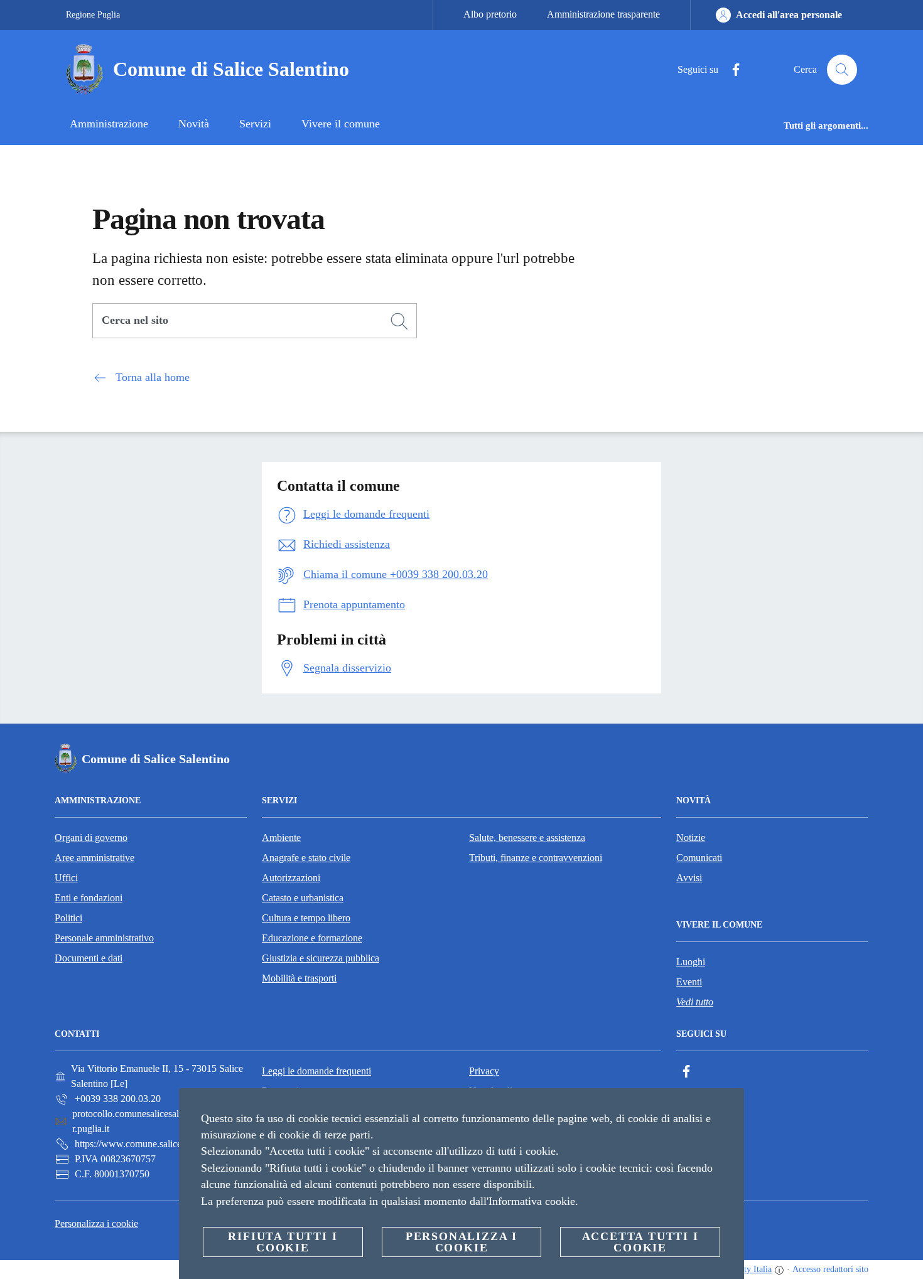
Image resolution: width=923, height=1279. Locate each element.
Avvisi (689, 877)
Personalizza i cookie (96, 1223)
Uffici (66, 877)
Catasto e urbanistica (302, 897)
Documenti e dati (88, 958)
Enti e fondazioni (88, 897)
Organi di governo (91, 837)
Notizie (690, 837)
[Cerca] (842, 70)
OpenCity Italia (744, 1269)
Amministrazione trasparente (603, 14)
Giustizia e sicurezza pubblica (320, 958)
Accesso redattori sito (830, 1269)
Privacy (484, 1071)
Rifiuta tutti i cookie (282, 1242)
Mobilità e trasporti (299, 978)
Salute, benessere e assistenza (527, 837)
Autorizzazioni (291, 877)
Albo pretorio (490, 14)
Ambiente (281, 837)
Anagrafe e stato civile (306, 857)
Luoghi (690, 961)
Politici (68, 917)
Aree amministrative (94, 857)
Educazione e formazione (312, 938)
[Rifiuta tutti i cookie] (729, 1107)
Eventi (689, 982)
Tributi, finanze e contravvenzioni (535, 857)
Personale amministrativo (104, 938)
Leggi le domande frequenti (316, 1071)
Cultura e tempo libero (306, 917)
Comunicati (699, 857)
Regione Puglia (93, 14)
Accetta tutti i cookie (640, 1242)
